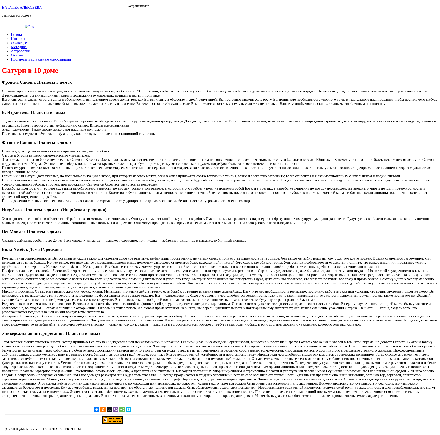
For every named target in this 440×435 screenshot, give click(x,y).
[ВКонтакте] (96, 409)
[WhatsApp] (122, 409)
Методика (19, 47)
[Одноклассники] (103, 409)
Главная (17, 34)
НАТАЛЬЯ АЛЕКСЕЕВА (22, 7)
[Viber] (115, 409)
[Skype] (128, 409)
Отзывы (17, 55)
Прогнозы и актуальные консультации (41, 59)
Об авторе (19, 43)
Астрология (20, 51)
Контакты (18, 39)
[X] (109, 409)
